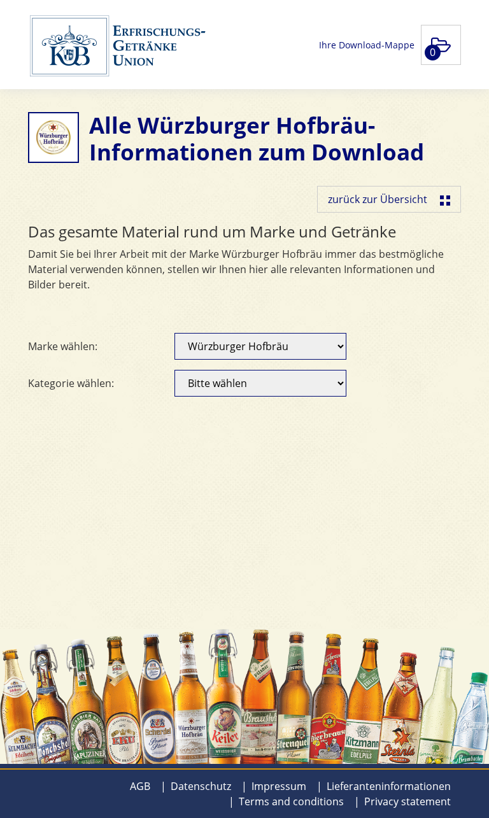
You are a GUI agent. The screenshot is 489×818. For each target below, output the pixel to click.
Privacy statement (407, 801)
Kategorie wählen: (71, 383)
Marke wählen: (62, 346)
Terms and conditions (291, 801)
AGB (140, 786)
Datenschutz (201, 786)
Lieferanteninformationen (389, 786)
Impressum (279, 786)
